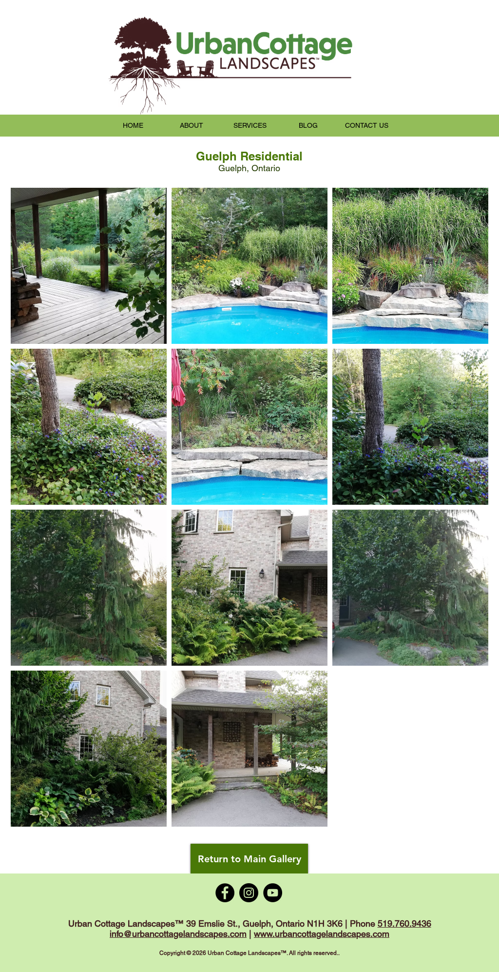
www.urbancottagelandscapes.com (321, 934)
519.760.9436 (404, 923)
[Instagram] (248, 892)
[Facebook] (224, 892)
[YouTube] (272, 892)
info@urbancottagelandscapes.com (178, 934)
